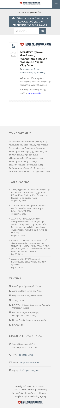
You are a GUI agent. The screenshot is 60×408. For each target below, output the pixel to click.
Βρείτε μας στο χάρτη (30, 370)
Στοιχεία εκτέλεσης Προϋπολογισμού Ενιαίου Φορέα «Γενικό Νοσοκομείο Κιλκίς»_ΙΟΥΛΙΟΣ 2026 (28, 208)
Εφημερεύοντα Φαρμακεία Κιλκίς (27, 295)
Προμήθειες (39, 72)
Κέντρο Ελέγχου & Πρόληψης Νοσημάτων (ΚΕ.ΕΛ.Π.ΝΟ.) (25, 314)
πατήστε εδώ (34, 93)
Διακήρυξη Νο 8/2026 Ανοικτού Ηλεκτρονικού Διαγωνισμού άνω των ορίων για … (28, 262)
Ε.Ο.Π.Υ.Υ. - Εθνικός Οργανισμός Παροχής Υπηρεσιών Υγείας (31, 306)
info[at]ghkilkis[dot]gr (29, 362)
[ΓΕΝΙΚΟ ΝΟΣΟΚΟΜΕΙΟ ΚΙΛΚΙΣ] (30, 3)
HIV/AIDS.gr (17, 324)
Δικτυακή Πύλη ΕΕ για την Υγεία (26, 291)
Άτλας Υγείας (18, 300)
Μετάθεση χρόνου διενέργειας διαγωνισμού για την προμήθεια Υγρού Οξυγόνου (33, 58)
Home (21, 12)
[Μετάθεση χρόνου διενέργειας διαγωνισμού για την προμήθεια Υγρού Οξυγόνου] (13, 46)
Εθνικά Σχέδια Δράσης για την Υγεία (29, 320)
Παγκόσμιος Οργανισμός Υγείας (26, 286)
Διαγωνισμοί (33, 12)
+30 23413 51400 (25, 355)
